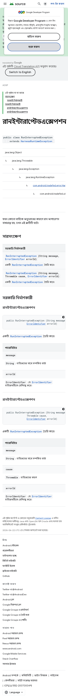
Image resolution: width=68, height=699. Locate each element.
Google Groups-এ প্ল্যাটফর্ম (15, 609)
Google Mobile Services (14, 653)
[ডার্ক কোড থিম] (63, 317)
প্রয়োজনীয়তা (8, 550)
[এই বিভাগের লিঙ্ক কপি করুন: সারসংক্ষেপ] (25, 237)
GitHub (6, 576)
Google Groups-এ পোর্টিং (15, 619)
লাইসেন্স (54, 675)
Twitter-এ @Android (13, 589)
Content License (43, 518)
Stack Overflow (10, 658)
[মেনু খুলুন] (5, 4)
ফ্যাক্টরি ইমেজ (9, 565)
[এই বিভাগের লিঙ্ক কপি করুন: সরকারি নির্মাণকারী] (36, 298)
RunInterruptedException (21, 255)
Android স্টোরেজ (11, 545)
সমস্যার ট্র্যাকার (9, 663)
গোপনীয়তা (9, 680)
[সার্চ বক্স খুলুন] (39, 4)
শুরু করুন (34, 47)
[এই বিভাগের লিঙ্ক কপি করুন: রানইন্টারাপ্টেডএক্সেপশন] (39, 308)
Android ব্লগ (8, 599)
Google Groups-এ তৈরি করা (16, 614)
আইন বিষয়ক (40, 675)
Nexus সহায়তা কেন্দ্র (12, 643)
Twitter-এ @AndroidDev (15, 594)
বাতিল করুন (34, 36)
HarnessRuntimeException (36, 141)
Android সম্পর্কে (10, 675)
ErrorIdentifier (15, 259)
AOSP (5, 85)
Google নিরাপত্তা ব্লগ (12, 604)
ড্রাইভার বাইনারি (10, 570)
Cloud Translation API (27, 66)
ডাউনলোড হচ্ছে (9, 555)
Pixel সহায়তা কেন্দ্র (11, 638)
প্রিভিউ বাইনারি (9, 560)
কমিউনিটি (26, 675)
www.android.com (12, 648)
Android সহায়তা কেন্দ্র (13, 633)
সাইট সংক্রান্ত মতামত (27, 680)
